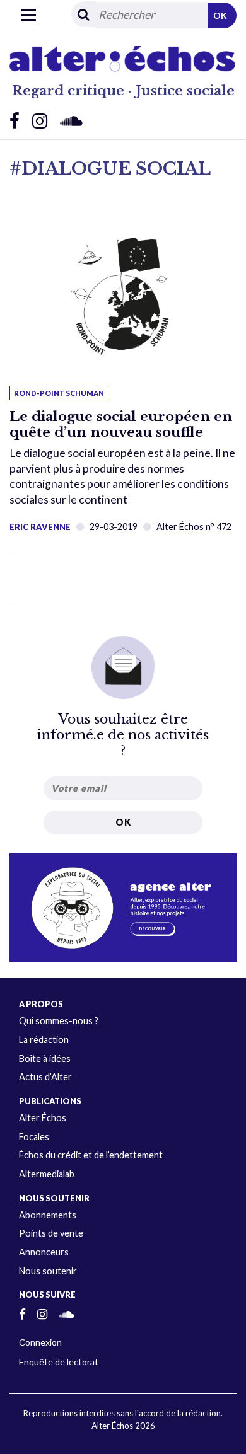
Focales (34, 1136)
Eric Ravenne (40, 527)
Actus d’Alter (45, 1076)
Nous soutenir (48, 1271)
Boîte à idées (45, 1058)
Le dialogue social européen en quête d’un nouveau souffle (120, 424)
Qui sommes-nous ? (58, 1020)
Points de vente (51, 1233)
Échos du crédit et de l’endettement (91, 1155)
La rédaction (44, 1039)
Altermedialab (46, 1173)
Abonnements (47, 1214)
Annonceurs (44, 1252)
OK (220, 15)
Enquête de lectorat (58, 1361)
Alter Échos (42, 1117)
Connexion (40, 1342)
